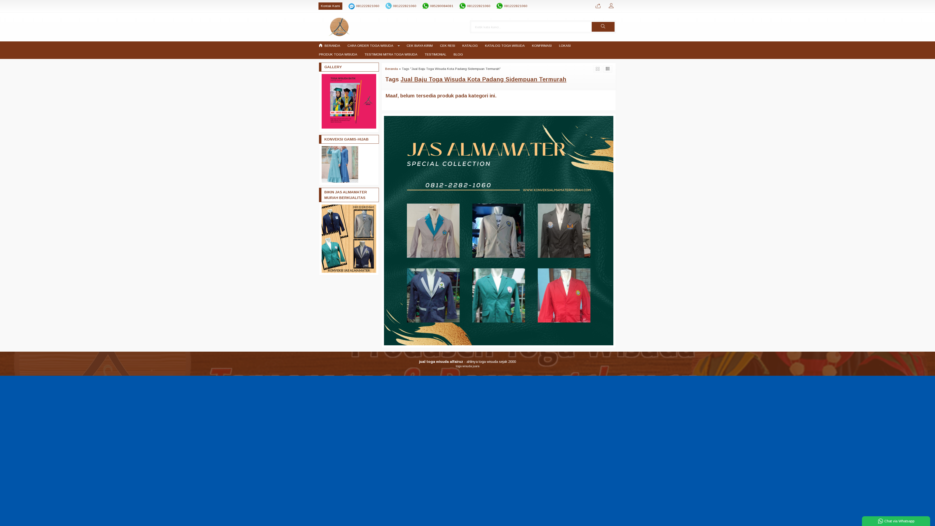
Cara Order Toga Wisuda (370, 45)
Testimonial (435, 54)
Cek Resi (447, 45)
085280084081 (441, 6)
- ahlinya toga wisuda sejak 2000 (467, 361)
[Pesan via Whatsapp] (598, 6)
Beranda (332, 45)
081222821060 (367, 6)
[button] (603, 27)
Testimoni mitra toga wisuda (391, 54)
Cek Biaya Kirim (420, 45)
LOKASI (565, 45)
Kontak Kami (330, 6)
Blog (458, 54)
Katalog (470, 45)
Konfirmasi (542, 45)
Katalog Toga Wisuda (505, 45)
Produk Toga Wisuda (338, 54)
